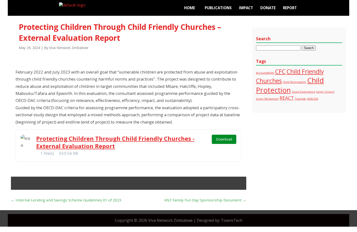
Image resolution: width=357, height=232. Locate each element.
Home (189, 7)
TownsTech (231, 220)
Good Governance (303, 91)
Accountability (265, 73)
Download (224, 139)
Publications (218, 7)
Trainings (300, 98)
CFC (280, 71)
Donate (268, 7)
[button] (190, 7)
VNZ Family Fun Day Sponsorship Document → (205, 200)
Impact (246, 7)
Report (290, 7)
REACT (287, 98)
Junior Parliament (267, 98)
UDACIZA (312, 98)
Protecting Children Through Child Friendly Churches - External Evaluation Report (115, 142)
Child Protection (290, 85)
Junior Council (325, 91)
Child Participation (294, 82)
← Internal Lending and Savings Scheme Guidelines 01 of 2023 (66, 200)
